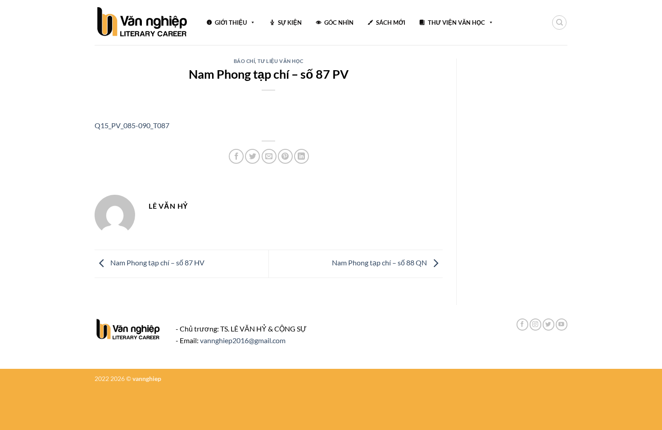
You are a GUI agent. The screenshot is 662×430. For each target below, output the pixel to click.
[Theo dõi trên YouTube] (561, 324)
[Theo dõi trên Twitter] (548, 324)
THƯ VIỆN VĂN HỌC (456, 22)
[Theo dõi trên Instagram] (535, 324)
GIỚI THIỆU (231, 22)
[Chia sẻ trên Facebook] (236, 156)
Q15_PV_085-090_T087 (132, 125)
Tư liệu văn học (281, 61)
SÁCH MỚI (390, 22)
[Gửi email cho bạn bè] (269, 156)
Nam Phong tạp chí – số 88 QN (380, 263)
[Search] (559, 22)
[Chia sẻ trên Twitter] (252, 156)
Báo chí (244, 61)
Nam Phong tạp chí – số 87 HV (156, 263)
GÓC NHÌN (339, 22)
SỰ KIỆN (290, 22)
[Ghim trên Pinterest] (285, 156)
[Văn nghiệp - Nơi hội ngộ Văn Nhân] (142, 22)
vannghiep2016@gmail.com (243, 340)
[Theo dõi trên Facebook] (522, 324)
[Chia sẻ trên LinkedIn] (301, 156)
